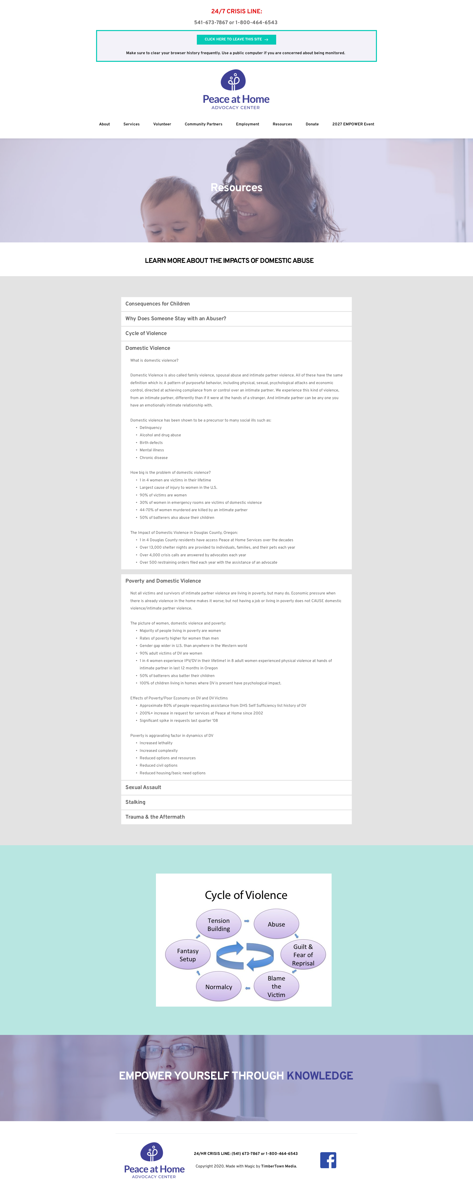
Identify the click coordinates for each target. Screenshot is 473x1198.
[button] (236, 304)
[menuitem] (104, 124)
